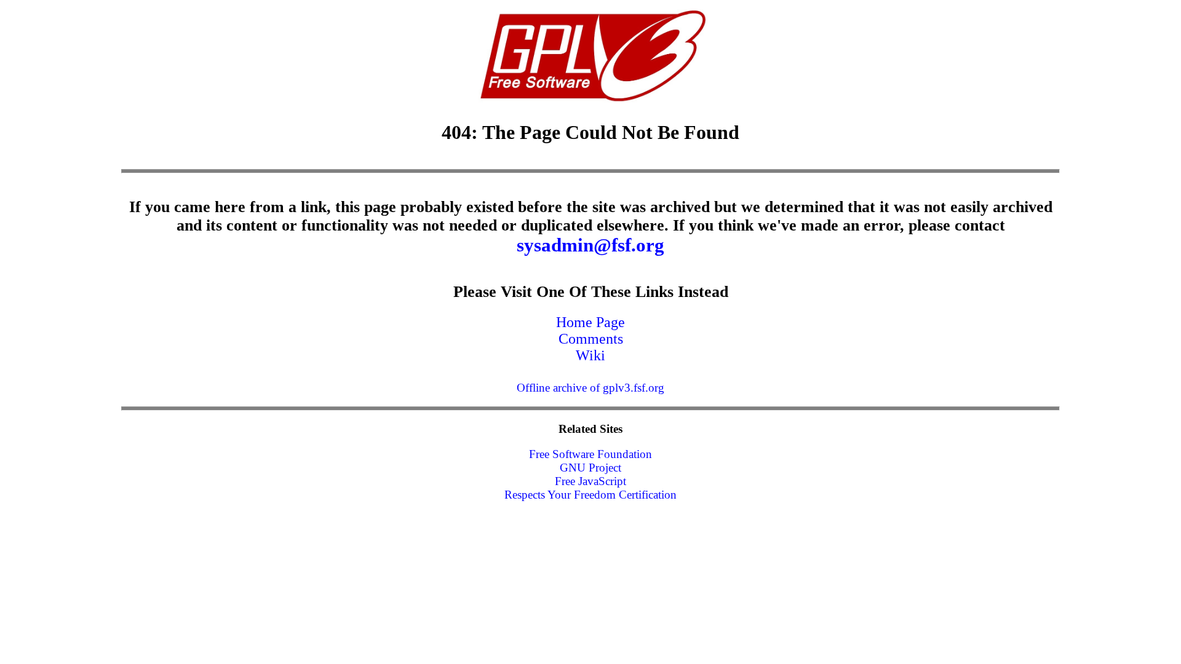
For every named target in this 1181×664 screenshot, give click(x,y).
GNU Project (590, 467)
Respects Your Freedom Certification (590, 494)
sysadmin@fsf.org (590, 245)
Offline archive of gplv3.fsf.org (590, 387)
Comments (591, 339)
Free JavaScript (590, 481)
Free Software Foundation (590, 454)
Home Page (590, 322)
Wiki (590, 355)
